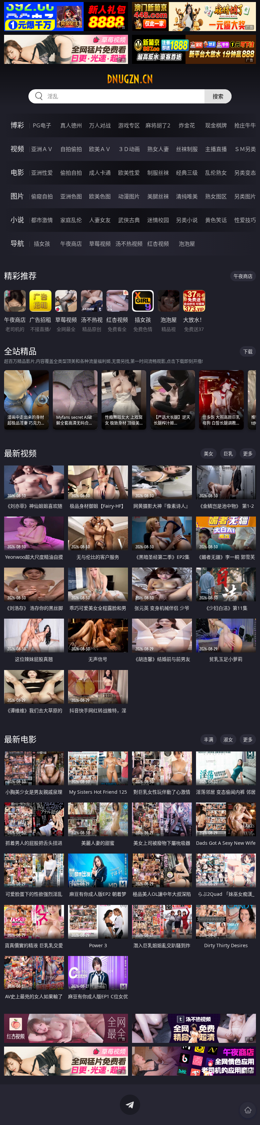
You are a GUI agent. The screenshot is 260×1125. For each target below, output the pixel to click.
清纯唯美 (187, 196)
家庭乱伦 (71, 220)
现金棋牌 (216, 125)
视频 (17, 148)
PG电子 (42, 125)
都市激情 (42, 220)
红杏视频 (158, 243)
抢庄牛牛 (245, 125)
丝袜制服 (187, 149)
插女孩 (42, 243)
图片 (17, 196)
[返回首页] (248, 1110)
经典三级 (187, 172)
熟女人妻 (158, 149)
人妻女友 (100, 220)
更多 (248, 453)
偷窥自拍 (42, 196)
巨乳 (228, 453)
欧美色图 (100, 196)
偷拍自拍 (71, 172)
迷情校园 (158, 220)
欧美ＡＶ (100, 149)
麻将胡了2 (158, 125)
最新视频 (20, 453)
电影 (17, 172)
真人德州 (71, 125)
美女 (208, 453)
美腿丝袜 (158, 196)
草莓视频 (100, 243)
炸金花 (187, 125)
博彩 (17, 125)
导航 (17, 243)
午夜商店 (71, 243)
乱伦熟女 (216, 172)
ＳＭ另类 (245, 149)
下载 (248, 351)
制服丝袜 (158, 172)
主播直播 (216, 149)
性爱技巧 (245, 220)
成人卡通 (100, 172)
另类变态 (245, 172)
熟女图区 (216, 196)
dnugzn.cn (130, 79)
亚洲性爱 (42, 172)
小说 (17, 219)
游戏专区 (129, 125)
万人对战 (100, 125)
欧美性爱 (129, 172)
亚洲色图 (71, 196)
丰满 (208, 739)
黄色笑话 (216, 220)
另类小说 (187, 220)
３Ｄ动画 (129, 149)
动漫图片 (129, 196)
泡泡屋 (187, 243)
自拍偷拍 (71, 149)
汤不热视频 (129, 243)
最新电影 (20, 739)
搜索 (218, 96)
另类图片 (245, 196)
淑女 (228, 739)
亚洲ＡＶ (42, 149)
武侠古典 (129, 220)
